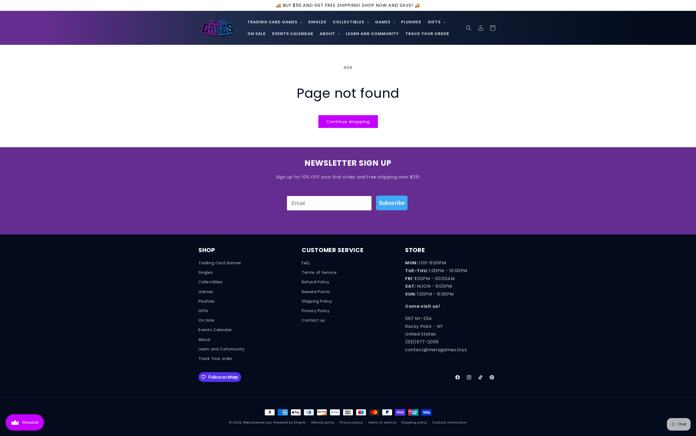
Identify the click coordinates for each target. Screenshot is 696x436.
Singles (205, 272)
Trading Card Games (219, 263)
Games (205, 291)
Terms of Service (319, 272)
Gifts (203, 310)
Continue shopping (348, 121)
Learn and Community (221, 349)
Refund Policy (316, 282)
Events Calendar (215, 330)
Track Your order (215, 358)
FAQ (306, 263)
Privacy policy (351, 422)
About (204, 339)
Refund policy (322, 422)
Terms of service (382, 422)
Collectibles (210, 282)
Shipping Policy (317, 301)
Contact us (313, 320)
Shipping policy (414, 422)
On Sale (206, 320)
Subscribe (392, 203)
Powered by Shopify (290, 422)
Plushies (206, 301)
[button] (274, 22)
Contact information (449, 422)
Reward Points (316, 291)
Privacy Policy (316, 310)
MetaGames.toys (257, 422)
